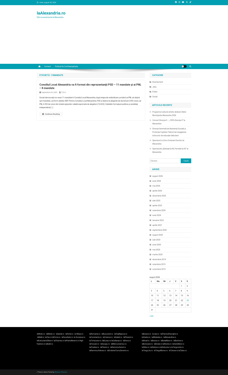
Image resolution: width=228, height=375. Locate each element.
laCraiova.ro (108, 337)
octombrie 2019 (159, 269)
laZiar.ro (48, 337)
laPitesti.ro (104, 347)
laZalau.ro (182, 350)
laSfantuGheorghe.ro (169, 334)
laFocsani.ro (94, 344)
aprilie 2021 (157, 225)
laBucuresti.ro (107, 334)
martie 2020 (157, 254)
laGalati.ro (118, 337)
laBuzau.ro (106, 341)
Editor (63, 92)
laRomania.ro (94, 334)
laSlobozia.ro (165, 347)
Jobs (154, 87)
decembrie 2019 (159, 259)
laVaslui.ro (147, 337)
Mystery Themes (61, 372)
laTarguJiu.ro (148, 350)
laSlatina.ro (155, 347)
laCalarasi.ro (116, 341)
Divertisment (157, 82)
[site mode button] (184, 66)
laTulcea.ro (173, 350)
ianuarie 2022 (158, 220)
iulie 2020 (156, 240)
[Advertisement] (114, 44)
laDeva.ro (127, 341)
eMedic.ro (41, 334)
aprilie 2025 (157, 205)
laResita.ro (167, 344)
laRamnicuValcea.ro (97, 350)
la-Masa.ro (79, 334)
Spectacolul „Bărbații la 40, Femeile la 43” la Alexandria (170, 150)
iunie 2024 (156, 215)
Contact (47, 66)
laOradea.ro (94, 347)
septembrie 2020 (159, 230)
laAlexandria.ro (51, 13)
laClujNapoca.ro (120, 334)
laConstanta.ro (95, 337)
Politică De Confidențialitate (66, 66)
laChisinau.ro (59, 341)
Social (154, 97)
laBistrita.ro (178, 341)
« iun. (151, 316)
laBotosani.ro (147, 344)
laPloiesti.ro (128, 337)
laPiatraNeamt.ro (72, 341)
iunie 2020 (156, 245)
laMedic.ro (50, 334)
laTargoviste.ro (177, 347)
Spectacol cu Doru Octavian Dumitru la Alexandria (168, 142)
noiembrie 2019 (158, 264)
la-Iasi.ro (155, 334)
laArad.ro (145, 341)
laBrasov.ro (146, 334)
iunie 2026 (156, 181)
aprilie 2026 (157, 191)
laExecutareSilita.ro (45, 341)
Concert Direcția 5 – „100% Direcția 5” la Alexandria (168, 122)
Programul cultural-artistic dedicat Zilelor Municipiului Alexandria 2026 (169, 113)
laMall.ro (40, 337)
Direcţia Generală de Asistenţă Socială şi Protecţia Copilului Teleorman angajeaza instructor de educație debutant (169, 132)
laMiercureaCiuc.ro (119, 344)
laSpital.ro (60, 334)
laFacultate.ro (67, 337)
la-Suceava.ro (79, 337)
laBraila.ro (158, 344)
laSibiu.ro (145, 347)
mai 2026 (156, 186)
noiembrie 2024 (158, 210)
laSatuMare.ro (178, 344)
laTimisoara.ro (95, 341)
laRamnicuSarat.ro (118, 347)
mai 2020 (156, 250)
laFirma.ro (56, 337)
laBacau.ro (155, 341)
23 (188, 300)
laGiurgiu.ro (105, 344)
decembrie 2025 (159, 196)
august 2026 (157, 176)
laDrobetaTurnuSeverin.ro (118, 350)
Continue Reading (52, 114)
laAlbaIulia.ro (157, 337)
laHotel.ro (69, 334)
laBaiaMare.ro (166, 341)
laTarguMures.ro (161, 350)
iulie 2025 (156, 201)
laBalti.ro (49, 344)
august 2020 (157, 235)
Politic (154, 92)
